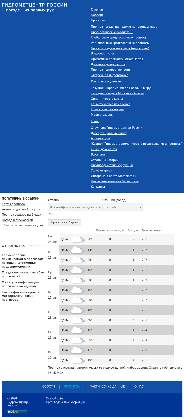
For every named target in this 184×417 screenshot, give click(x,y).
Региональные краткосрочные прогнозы (120, 43)
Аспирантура (100, 138)
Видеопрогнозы (102, 53)
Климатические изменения (110, 104)
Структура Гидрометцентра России (116, 127)
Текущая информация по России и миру (121, 88)
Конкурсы (98, 186)
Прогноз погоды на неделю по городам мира (124, 26)
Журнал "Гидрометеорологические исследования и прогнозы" (136, 143)
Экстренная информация (109, 75)
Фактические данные (106, 81)
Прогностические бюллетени (112, 32)
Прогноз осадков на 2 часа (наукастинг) (120, 48)
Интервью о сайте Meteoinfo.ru (113, 176)
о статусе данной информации (123, 367)
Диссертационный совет (109, 133)
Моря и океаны (102, 114)
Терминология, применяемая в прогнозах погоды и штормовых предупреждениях (22, 260)
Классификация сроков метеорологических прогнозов (20, 296)
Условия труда (101, 170)
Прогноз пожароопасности (110, 69)
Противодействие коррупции (112, 165)
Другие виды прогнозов (108, 64)
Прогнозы (98, 20)
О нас (95, 121)
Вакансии (98, 154)
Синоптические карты (107, 98)
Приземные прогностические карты (117, 59)
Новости (97, 15)
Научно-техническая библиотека (115, 181)
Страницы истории (104, 160)
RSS (50, 214)
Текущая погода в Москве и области (117, 93)
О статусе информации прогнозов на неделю (20, 284)
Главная (97, 9)
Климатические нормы (107, 109)
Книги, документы (104, 149)
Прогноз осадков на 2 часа (21, 214)
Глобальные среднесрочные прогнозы (119, 37)
